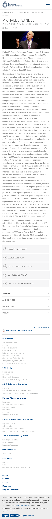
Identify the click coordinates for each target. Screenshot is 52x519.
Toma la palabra (8, 454)
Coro (4, 465)
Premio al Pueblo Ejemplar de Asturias (17, 419)
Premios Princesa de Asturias (34, 12)
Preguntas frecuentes (10, 445)
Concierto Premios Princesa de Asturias (16, 467)
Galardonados (7, 426)
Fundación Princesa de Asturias (12, 12)
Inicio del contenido (40, 327)
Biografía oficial (7, 372)
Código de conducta (9, 348)
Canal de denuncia (9, 350)
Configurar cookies (26, 516)
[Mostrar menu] (48, 4)
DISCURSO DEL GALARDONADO (20, 283)
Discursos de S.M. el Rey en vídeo (14, 380)
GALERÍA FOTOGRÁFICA (17, 249)
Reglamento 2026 (8, 407)
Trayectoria (6, 293)
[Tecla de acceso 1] (12, 7)
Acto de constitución (9, 343)
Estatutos (5, 345)
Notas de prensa (8, 442)
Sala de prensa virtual (10, 440)
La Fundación (7, 339)
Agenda (5, 475)
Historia (5, 462)
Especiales (6, 412)
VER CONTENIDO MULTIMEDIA (20, 266)
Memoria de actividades (10, 356)
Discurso (6, 313)
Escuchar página (26, 331)
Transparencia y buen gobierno (13, 361)
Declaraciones (8, 306)
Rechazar (14, 516)
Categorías (6, 410)
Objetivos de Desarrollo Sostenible (14, 363)
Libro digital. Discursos (10, 377)
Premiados (6, 402)
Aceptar (5, 516)
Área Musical (7, 458)
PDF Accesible (11, 331)
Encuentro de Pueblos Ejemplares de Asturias (18, 431)
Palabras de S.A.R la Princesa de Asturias (17, 391)
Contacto (6, 479)
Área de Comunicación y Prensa (15, 436)
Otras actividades (9, 449)
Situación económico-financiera (13, 358)
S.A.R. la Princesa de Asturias (14, 384)
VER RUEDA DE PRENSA (17, 275)
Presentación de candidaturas (13, 405)
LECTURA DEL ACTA (16, 258)
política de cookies (22, 505)
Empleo (5, 482)
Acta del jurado (8, 300)
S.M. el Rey (7, 368)
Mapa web (6, 486)
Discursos (5, 374)
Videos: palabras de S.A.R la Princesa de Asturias (20, 393)
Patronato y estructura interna (13, 353)
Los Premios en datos (10, 415)
